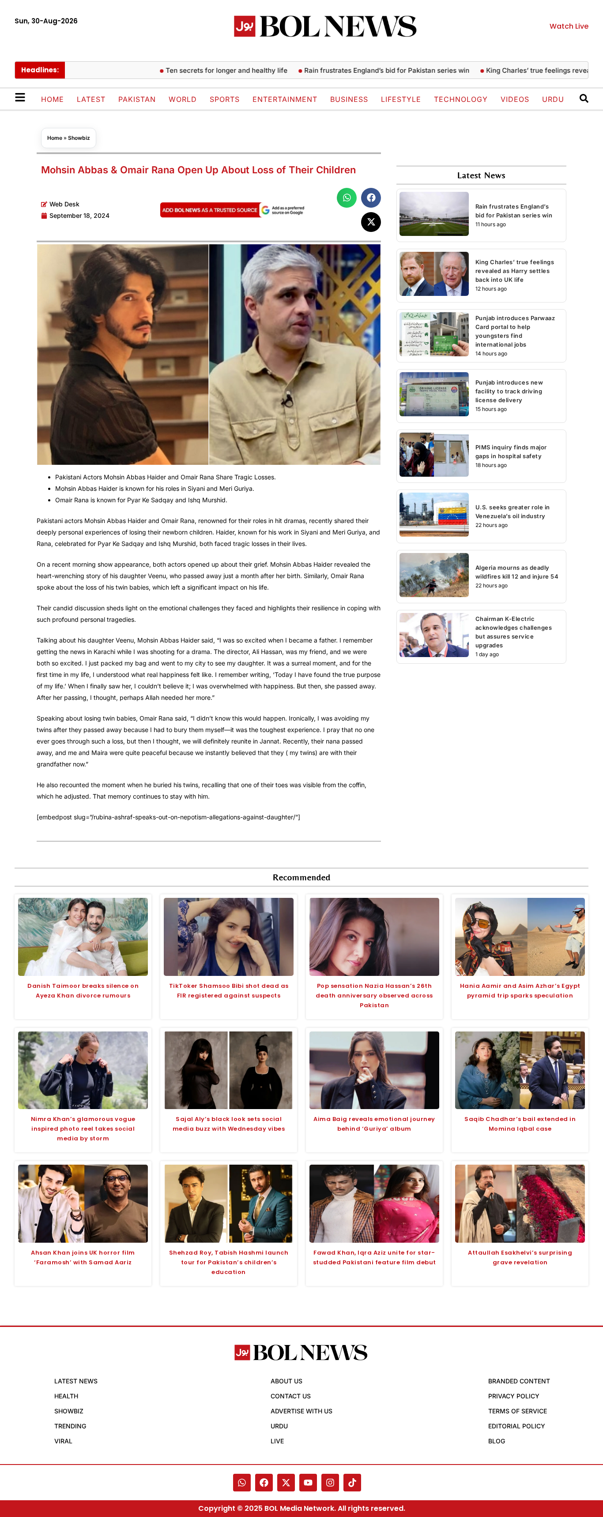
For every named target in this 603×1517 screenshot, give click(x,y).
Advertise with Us (301, 1411)
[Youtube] (308, 1482)
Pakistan (137, 99)
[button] (347, 198)
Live (277, 1441)
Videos (515, 99)
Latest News (76, 1381)
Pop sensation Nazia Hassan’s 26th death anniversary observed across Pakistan (374, 995)
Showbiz (79, 138)
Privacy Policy (513, 1396)
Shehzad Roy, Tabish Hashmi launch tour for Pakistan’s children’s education (229, 1262)
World (183, 99)
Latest (91, 99)
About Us (286, 1381)
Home (52, 99)
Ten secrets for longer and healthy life (197, 70)
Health (66, 1396)
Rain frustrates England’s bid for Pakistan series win (357, 70)
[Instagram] (330, 1482)
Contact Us (291, 1396)
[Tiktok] (352, 1482)
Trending (70, 1426)
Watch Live (569, 26)
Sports (225, 99)
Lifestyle (401, 99)
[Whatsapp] (242, 1482)
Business (349, 99)
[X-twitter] (286, 1482)
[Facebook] (264, 1482)
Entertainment (285, 99)
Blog (496, 1441)
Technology (461, 99)
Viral (63, 1441)
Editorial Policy (516, 1426)
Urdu (553, 99)
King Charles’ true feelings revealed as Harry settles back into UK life (514, 270)
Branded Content (519, 1381)
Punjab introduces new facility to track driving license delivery (509, 391)
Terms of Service (517, 1411)
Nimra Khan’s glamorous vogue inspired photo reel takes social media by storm (83, 1129)
